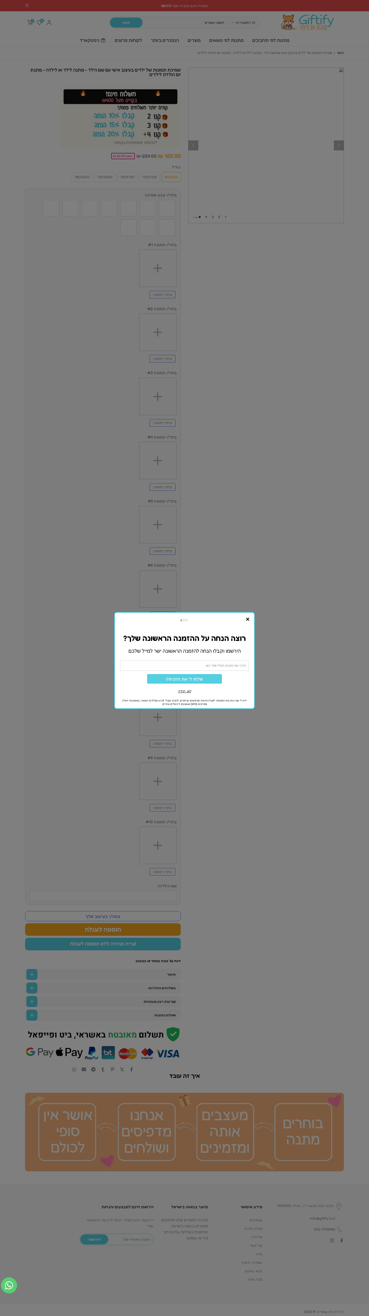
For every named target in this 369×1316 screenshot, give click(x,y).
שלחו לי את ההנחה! (184, 679)
